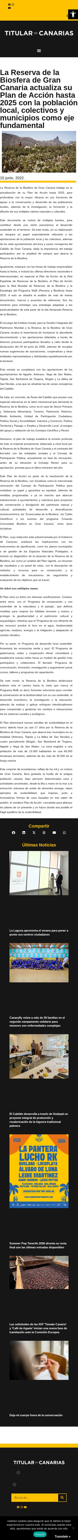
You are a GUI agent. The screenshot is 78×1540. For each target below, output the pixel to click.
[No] (73, 1528)
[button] (73, 14)
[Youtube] (9, 8)
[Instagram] (12, 4)
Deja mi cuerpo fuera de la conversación (35, 1415)
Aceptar (40, 1534)
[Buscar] (62, 1497)
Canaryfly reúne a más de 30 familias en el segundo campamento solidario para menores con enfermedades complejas (37, 1021)
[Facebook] (9, 4)
